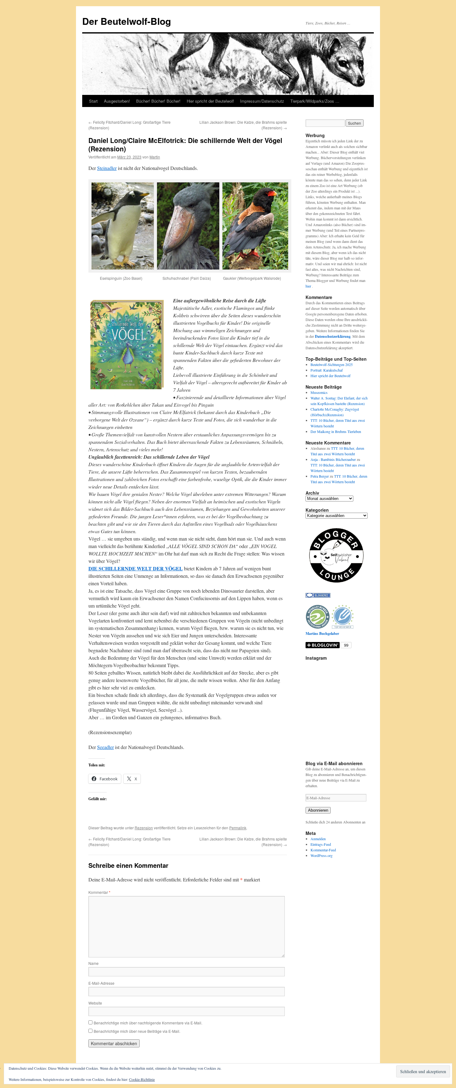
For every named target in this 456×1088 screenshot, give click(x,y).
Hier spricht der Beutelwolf (210, 101)
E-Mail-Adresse (101, 983)
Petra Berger (320, 476)
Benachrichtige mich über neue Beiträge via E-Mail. (137, 1031)
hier (309, 285)
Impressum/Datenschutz (262, 101)
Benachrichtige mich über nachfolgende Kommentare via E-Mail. (148, 1022)
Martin (155, 156)
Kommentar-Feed (323, 849)
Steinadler (107, 168)
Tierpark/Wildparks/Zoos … (314, 101)
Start (93, 101)
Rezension (144, 827)
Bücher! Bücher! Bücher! (158, 101)
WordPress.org (322, 855)
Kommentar (99, 892)
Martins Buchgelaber (322, 633)
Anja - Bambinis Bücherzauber (333, 459)
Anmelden (318, 838)
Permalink (237, 827)
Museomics (319, 392)
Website (95, 1003)
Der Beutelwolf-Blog (126, 21)
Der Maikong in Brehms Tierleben (336, 431)
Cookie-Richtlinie (142, 1079)
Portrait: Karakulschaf (327, 370)
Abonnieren (318, 810)
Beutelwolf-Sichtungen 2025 (332, 364)
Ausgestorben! (117, 101)
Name (93, 963)
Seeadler (105, 747)
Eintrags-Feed (321, 844)
